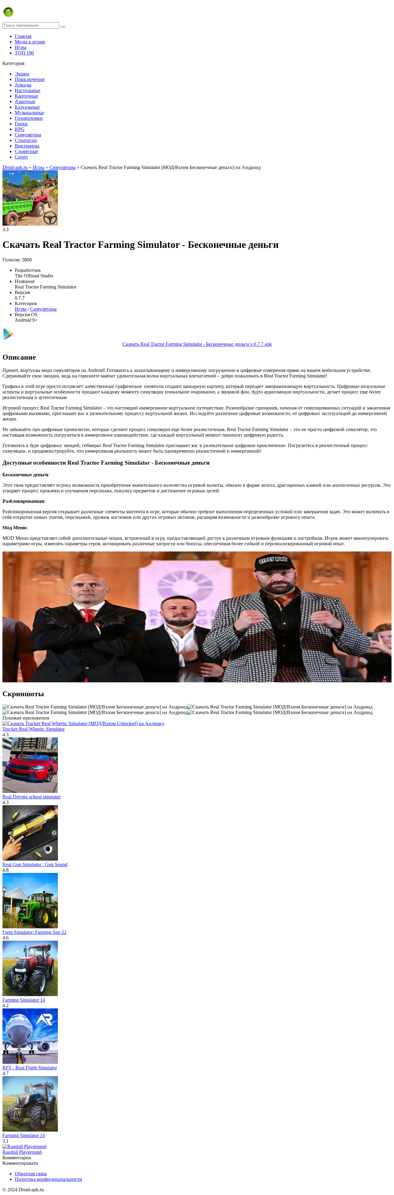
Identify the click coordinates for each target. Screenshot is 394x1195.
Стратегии (26, 140)
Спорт (21, 156)
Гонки (21, 123)
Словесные (26, 151)
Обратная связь (31, 1173)
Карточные (26, 96)
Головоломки (29, 118)
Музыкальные (29, 112)
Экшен (22, 73)
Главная (23, 36)
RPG (20, 129)
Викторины (27, 145)
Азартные (25, 101)
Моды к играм (30, 41)
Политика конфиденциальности (48, 1179)
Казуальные (27, 107)
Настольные (27, 90)
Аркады (23, 84)
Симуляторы (28, 134)
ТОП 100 (24, 52)
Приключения (29, 79)
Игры (20, 47)
